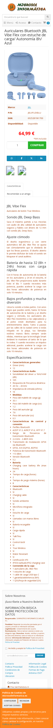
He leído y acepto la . (26, 648)
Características (14, 186)
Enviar (40, 655)
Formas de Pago (37, 669)
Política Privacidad (13, 666)
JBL (29, 107)
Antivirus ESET (35, 673)
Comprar (37, 145)
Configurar (10, 701)
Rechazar (24, 701)
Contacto (36, 22)
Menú (9, 22)
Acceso (22, 22)
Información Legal (37, 663)
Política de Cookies (11, 724)
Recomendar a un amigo (18, 193)
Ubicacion (9, 676)
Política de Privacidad (12, 642)
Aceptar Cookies (12, 705)
